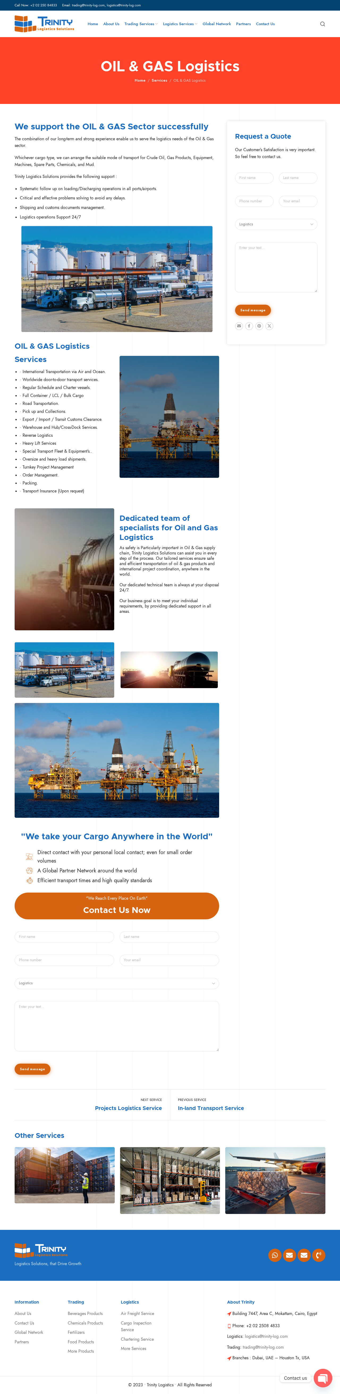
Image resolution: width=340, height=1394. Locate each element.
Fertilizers (76, 1332)
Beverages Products (85, 1314)
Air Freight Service (137, 1314)
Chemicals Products (85, 1323)
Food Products (81, 1342)
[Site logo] (44, 23)
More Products (81, 1351)
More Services (133, 1349)
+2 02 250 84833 (43, 5)
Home (140, 80)
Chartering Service (137, 1339)
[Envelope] (289, 1255)
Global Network (29, 1332)
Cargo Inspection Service (136, 1326)
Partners (22, 1342)
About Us (23, 1314)
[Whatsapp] (275, 1255)
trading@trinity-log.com (88, 5)
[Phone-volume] (318, 1255)
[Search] (322, 24)
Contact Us (24, 1323)
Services (159, 80)
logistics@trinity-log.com (124, 5)
